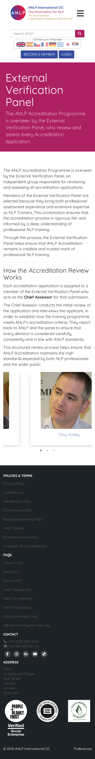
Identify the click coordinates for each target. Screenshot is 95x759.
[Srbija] (75, 44)
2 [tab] (47, 450)
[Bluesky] (44, 654)
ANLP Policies (13, 528)
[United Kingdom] (21, 44)
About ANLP (12, 580)
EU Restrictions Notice (20, 537)
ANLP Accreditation (18, 598)
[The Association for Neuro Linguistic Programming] (41, 12)
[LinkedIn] (26, 654)
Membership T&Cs (17, 501)
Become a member (39, 54)
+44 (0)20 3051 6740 (23, 641)
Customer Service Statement (25, 546)
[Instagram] (17, 654)
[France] (44, 44)
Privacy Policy (14, 483)
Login (66, 54)
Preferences (83, 749)
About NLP (11, 572)
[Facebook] (7, 654)
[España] (29, 44)
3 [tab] (54, 450)
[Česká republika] (37, 44)
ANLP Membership (17, 590)
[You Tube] (35, 654)
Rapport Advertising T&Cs (23, 519)
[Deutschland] (52, 44)
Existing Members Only (20, 616)
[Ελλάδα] (60, 44)
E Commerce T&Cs (17, 510)
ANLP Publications (17, 607)
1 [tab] (41, 450)
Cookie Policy (13, 492)
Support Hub (13, 563)
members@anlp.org (23, 646)
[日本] (68, 44)
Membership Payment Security (26, 625)
